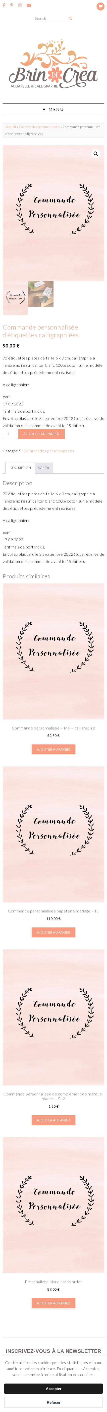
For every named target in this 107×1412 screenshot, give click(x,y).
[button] (95, 153)
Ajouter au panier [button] (53, 749)
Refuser (53, 1402)
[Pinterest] (11, 5)
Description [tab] (20, 468)
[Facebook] (4, 5)
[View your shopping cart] (101, 6)
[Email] (29, 5)
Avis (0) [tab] (43, 468)
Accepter (53, 1389)
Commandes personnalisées (39, 127)
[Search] (70, 18)
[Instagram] (20, 5)
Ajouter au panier (41, 434)
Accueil (10, 127)
